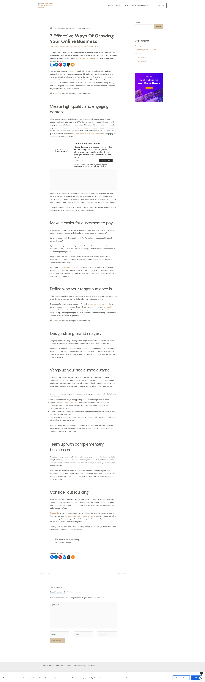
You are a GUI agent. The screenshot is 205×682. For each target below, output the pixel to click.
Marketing (138, 53)
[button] (147, 5)
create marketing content (98, 304)
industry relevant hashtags (67, 402)
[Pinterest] (60, 65)
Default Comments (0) (58, 592)
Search (137, 22)
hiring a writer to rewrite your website (86, 134)
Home (110, 5)
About (118, 5)
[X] (68, 65)
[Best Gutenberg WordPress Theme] (149, 87)
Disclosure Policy (89, 58)
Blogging (138, 46)
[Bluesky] (64, 65)
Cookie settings (181, 678)
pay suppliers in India (69, 267)
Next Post (123, 574)
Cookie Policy (60, 665)
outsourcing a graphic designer (77, 516)
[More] (73, 65)
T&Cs (69, 665)
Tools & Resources (138, 5)
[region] (102, 677)
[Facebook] (52, 65)
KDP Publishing (140, 57)
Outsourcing (55, 513)
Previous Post (45, 574)
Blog (126, 5)
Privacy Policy (48, 665)
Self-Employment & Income (76, 46)
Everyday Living (141, 61)
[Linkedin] (56, 65)
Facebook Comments (74, 592)
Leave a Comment (57, 46)
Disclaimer (92, 665)
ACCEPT (196, 678)
